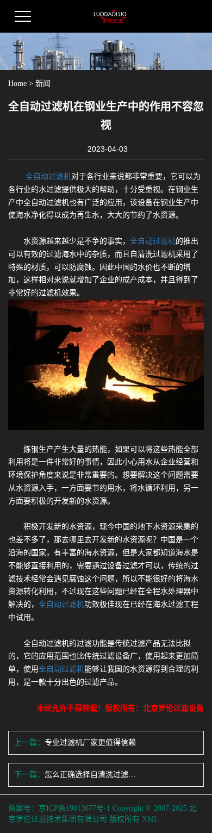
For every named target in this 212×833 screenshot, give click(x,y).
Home (17, 83)
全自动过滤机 (48, 176)
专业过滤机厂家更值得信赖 (90, 742)
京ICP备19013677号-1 (74, 808)
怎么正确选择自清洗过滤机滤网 (90, 774)
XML (150, 819)
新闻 (43, 83)
